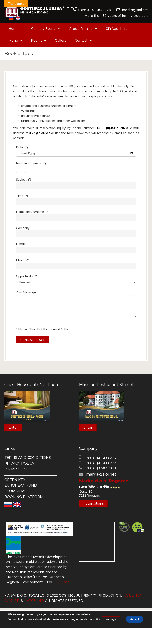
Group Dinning (81, 29)
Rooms (36, 40)
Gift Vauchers (116, 29)
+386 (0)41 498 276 (94, 10)
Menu (13, 40)
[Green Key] (13, 545)
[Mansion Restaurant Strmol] (101, 406)
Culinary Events (43, 29)
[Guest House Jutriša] (41, 11)
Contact (81, 40)
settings (111, 619)
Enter (13, 427)
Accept (134, 619)
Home (13, 29)
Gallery (60, 40)
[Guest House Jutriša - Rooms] (27, 406)
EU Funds (61, 582)
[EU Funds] (39, 528)
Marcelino (34, 601)
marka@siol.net (135, 10)
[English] (17, 504)
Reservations (93, 503)
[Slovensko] (8, 504)
